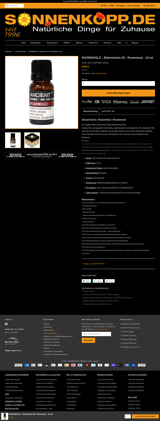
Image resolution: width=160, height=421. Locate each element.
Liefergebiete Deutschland (53, 351)
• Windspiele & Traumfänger (106, 398)
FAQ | (113, 5)
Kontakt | (105, 5)
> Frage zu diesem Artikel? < (93, 264)
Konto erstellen (134, 6)
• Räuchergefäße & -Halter (44, 409)
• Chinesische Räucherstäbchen (46, 394)
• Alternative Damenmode (136, 379)
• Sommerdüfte (71, 405)
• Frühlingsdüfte (71, 401)
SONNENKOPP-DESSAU (77, 361)
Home (24, 43)
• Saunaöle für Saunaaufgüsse (107, 383)
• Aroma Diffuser (71, 398)
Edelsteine (93, 43)
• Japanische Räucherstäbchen (46, 390)
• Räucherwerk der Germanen (45, 398)
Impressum (47, 327)
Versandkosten (100, 73)
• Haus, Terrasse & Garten (105, 379)
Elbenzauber (36, 43)
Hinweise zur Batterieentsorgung (55, 354)
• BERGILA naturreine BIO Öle (75, 383)
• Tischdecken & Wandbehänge (107, 387)
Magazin (135, 43)
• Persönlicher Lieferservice (13, 398)
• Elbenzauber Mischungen (13, 383)
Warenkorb (150, 6)
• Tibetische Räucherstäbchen (45, 387)
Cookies (46, 348)
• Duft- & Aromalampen (73, 394)
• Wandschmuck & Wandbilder (106, 405)
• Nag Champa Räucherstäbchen (46, 379)
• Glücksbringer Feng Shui (105, 409)
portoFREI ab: (108, 111)
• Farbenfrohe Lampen (104, 394)
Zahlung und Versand (51, 342)
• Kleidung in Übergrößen (136, 390)
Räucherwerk (52, 43)
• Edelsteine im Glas (134, 408)
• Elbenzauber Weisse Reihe (14, 390)
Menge (84, 79)
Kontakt (46, 324)
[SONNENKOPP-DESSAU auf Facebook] (6, 324)
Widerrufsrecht (48, 330)
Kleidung (107, 43)
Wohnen (79, 43)
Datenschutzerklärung (51, 345)
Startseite (8, 51)
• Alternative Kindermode (135, 387)
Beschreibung (91, 111)
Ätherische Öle (20, 51)
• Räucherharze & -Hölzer (44, 401)
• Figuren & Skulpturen (104, 401)
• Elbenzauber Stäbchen (12, 379)
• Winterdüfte (70, 409)
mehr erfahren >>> (101, 329)
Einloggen (121, 6)
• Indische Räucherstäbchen (45, 383)
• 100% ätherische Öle (73, 379)
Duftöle (67, 43)
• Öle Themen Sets (72, 387)
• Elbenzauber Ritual (11, 387)
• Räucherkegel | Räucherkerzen (46, 405)
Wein (119, 43)
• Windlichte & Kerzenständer (106, 390)
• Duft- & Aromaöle (72, 390)
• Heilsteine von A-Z (134, 401)
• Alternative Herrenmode (136, 383)
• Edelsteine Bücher (134, 404)
